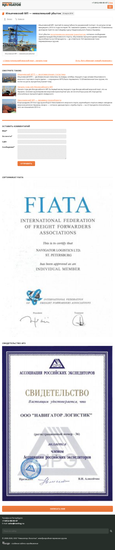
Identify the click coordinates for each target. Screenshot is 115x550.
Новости (21, 19)
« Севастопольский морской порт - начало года (25, 60)
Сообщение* (8, 147)
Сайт (4, 142)
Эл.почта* (7, 136)
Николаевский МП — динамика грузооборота (39, 100)
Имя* (4, 131)
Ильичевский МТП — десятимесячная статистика (41, 74)
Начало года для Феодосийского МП (35, 86)
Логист (9, 19)
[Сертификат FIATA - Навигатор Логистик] (57, 336)
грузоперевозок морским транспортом (68, 34)
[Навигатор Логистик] (11, 6)
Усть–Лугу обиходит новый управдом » (93, 60)
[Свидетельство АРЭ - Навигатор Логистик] (57, 500)
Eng (111, 2)
